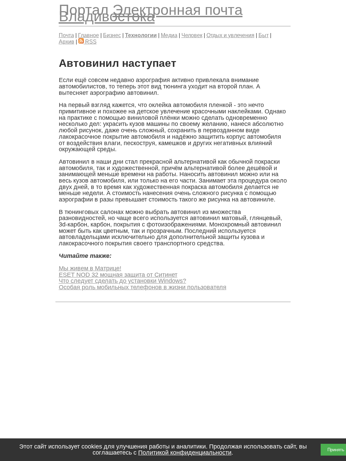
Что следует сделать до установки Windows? (122, 280)
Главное (88, 35)
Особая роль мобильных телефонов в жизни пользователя (142, 287)
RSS (90, 41)
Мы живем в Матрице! (90, 268)
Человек (191, 35)
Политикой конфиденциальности (184, 452)
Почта (66, 35)
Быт (263, 35)
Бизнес (112, 35)
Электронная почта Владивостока (151, 13)
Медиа (169, 35)
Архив (66, 41)
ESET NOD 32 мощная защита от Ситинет (118, 274)
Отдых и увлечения (230, 35)
